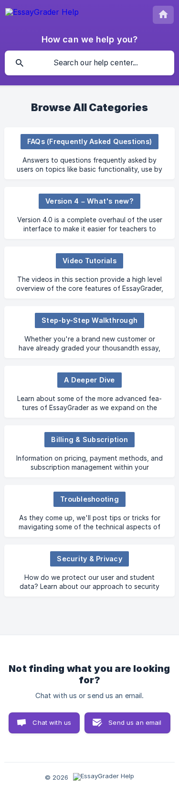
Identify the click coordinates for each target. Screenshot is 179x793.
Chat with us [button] (51, 722)
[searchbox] (89, 63)
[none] (42, 13)
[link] (89, 153)
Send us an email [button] (134, 722)
